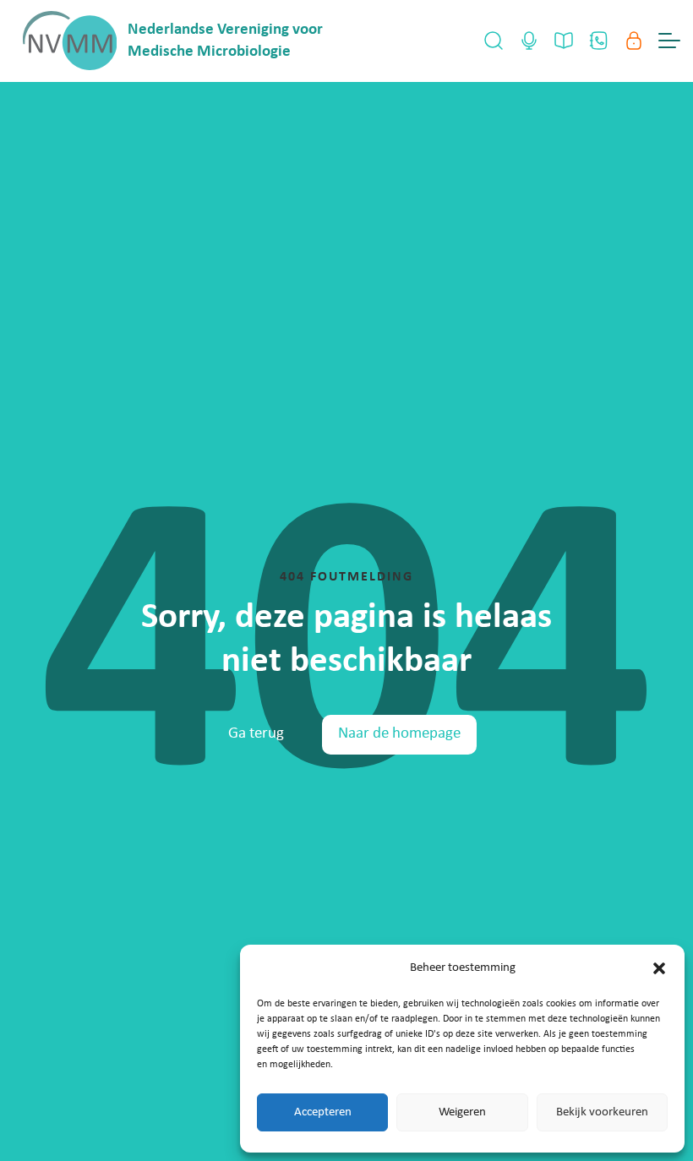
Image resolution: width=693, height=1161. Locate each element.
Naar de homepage (399, 734)
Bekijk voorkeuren (602, 1112)
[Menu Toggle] (669, 40)
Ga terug (256, 734)
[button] (659, 968)
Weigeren (462, 1112)
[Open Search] (493, 40)
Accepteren (323, 1112)
